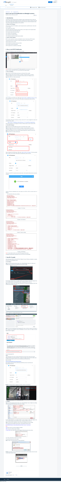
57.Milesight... (10, 472)
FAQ (11, 11)
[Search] (5, 8)
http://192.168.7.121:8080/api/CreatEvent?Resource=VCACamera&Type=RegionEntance (21, 122)
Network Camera (15, 11)
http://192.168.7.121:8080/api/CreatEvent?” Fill (29, 97)
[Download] (28, 237)
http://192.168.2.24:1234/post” (26, 152)
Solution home (8, 11)
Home (6, 5)
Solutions (11, 5)
